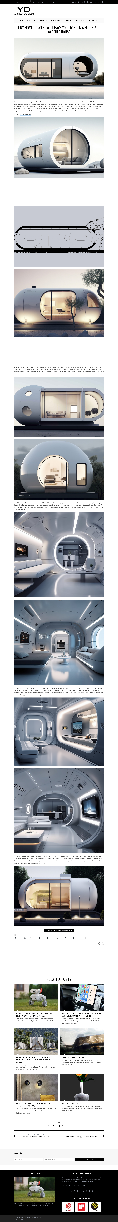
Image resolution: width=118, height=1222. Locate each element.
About (17, 2)
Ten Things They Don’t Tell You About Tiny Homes (36, 1135)
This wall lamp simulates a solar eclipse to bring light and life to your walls (33, 1104)
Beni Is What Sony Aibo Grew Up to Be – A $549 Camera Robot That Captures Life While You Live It (34, 1014)
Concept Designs (53, 1126)
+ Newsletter (93, 20)
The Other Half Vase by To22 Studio (75, 1103)
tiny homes (75, 1126)
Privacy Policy (82, 1185)
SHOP (47, 2)
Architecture (55, 20)
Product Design (25, 20)
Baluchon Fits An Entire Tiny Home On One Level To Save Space (81, 1136)
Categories (25, 2)
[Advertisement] (72, 11)
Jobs (53, 2)
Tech (34, 20)
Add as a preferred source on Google (60, 930)
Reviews (83, 20)
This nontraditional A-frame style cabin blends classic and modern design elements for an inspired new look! (34, 1059)
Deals (76, 20)
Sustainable (67, 20)
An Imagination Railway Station (73, 1057)
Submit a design (37, 2)
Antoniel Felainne (25, 114)
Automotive (44, 20)
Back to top (19, 1219)
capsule (41, 1126)
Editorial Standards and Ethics (70, 1185)
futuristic (65, 1126)
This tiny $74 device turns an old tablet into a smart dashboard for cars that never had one (81, 1014)
